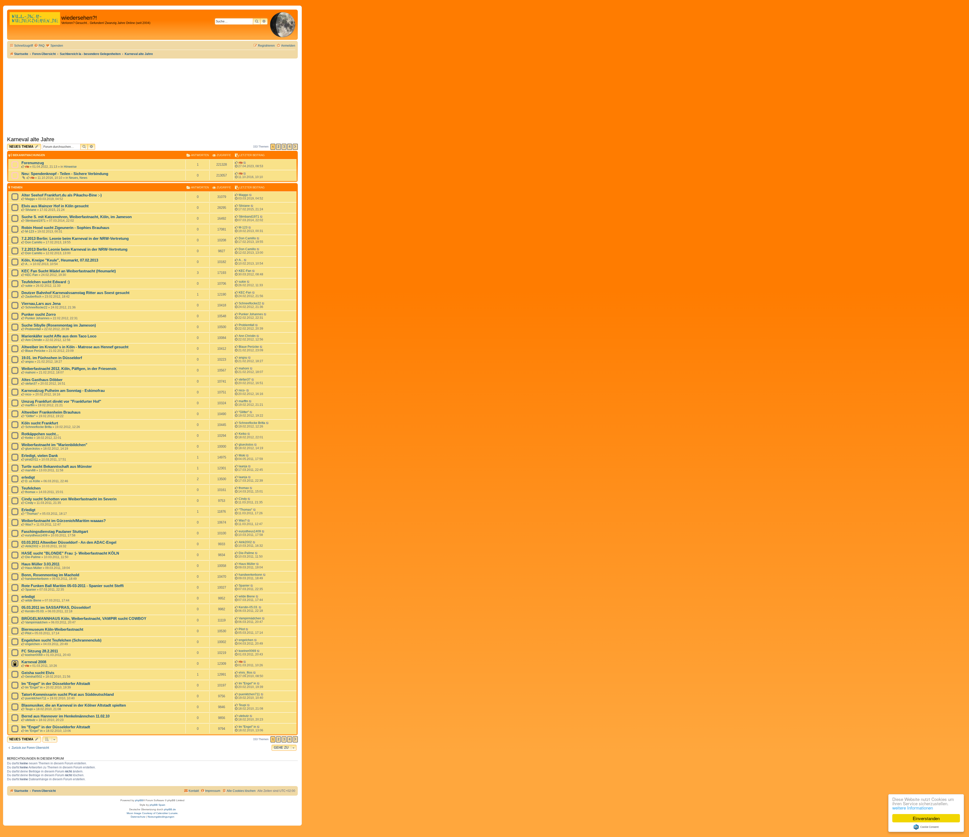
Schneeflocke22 (36, 307)
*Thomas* (32, 513)
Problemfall (33, 329)
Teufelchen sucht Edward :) (45, 282)
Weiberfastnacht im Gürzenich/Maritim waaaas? (63, 521)
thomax (30, 492)
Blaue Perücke (35, 351)
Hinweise (70, 166)
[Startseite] (34, 24)
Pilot (28, 633)
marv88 (30, 470)
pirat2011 (31, 459)
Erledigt (28, 510)
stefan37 (31, 383)
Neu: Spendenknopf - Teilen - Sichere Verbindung (64, 174)
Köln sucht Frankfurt (39, 423)
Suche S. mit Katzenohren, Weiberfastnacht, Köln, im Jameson (76, 217)
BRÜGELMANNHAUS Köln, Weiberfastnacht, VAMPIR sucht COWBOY (83, 619)
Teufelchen (31, 488)
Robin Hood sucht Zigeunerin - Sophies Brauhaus (65, 228)
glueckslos (32, 448)
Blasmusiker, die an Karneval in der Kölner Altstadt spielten (73, 705)
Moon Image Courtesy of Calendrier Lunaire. (152, 813)
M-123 (29, 231)
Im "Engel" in (34, 687)
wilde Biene (33, 600)
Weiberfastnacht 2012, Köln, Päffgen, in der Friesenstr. (69, 369)
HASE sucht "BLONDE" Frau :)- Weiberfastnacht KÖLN (70, 553)
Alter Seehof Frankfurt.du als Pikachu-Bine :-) (61, 195)
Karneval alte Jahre (30, 139)
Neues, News (78, 178)
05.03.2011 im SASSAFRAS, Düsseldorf (56, 607)
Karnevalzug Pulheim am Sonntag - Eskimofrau (63, 391)
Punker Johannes (37, 318)
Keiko (29, 438)
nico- (28, 394)
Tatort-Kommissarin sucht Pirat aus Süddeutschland (67, 694)
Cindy (29, 503)
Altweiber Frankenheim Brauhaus (50, 412)
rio (27, 166)
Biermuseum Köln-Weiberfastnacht (52, 629)
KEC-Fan (31, 275)
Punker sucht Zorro (38, 314)
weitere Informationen (912, 807)
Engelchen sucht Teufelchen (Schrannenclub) (61, 640)
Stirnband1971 (35, 220)
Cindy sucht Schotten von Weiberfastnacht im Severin (69, 499)
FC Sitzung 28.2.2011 (39, 651)
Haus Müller (33, 568)
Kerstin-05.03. (34, 611)
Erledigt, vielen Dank (39, 456)
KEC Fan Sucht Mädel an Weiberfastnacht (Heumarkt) (68, 271)
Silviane (30, 210)
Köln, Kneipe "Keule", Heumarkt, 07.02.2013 (59, 260)
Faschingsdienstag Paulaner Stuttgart (54, 532)
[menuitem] (39, 45)
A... (27, 264)
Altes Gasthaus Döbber (42, 380)
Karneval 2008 (33, 662)
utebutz (30, 720)
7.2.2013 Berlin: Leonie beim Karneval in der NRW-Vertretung (75, 239)
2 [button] (278, 147)
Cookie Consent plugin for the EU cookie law (926, 827)
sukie (29, 285)
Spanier (30, 589)
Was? (29, 524)
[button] (295, 147)
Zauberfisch (33, 296)
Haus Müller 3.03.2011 (40, 564)
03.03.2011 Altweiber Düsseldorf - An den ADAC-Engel (68, 542)
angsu (29, 361)
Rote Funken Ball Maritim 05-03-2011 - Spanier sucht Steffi (72, 586)
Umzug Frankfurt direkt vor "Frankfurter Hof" (61, 401)
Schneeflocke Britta (38, 427)
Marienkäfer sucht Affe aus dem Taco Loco (58, 336)
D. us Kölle (32, 481)
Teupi (29, 709)
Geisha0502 (33, 676)
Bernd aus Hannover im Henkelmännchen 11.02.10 (65, 716)
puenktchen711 (35, 698)
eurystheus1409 (36, 535)
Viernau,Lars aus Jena (41, 304)
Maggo (30, 199)
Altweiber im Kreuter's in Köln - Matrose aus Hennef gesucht (74, 347)
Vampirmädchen (36, 622)
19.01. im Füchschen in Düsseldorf (51, 358)
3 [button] (284, 147)
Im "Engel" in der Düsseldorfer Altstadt (55, 684)
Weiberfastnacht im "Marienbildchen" (54, 445)
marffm (30, 405)
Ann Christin (33, 340)
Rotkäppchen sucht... (40, 434)
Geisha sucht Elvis (37, 673)
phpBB (139, 800)
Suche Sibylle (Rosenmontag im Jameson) (58, 325)
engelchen (32, 644)
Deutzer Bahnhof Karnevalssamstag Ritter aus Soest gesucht (75, 293)
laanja (243, 466)
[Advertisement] (152, 96)
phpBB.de (170, 809)
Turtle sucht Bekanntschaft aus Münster (56, 467)
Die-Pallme (33, 557)
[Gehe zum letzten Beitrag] (245, 162)
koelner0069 (34, 655)
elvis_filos (245, 672)
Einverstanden (926, 818)
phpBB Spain (157, 804)
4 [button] (289, 147)
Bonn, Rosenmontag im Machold (50, 575)
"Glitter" (30, 416)
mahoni (30, 372)
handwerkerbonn (37, 579)
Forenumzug (32, 163)
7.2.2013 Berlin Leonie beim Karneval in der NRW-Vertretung (74, 249)
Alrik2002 (31, 546)
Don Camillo (33, 242)
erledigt (28, 477)
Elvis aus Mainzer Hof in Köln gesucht (55, 206)
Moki (242, 455)
